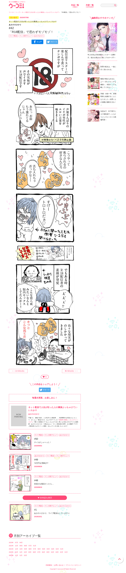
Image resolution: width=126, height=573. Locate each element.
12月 (16, 546)
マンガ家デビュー (25, 36)
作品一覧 (75, 6)
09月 (21, 546)
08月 (25, 546)
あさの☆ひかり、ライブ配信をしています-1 (51, 513)
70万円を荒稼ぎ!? (41, 463)
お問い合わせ (58, 565)
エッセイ (13, 17)
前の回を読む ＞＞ (71, 371)
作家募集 (49, 565)
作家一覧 (90, 6)
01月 (34, 546)
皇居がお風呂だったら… (44, 484)
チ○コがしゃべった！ (42, 442)
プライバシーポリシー (73, 565)
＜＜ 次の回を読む (18, 371)
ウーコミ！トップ (14, 12)
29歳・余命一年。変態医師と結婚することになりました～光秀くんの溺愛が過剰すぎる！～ (108, 99)
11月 (20, 552)
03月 (52, 549)
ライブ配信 (13, 36)
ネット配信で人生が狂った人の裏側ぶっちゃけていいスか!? (40, 12)
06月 (39, 549)
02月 (57, 549)
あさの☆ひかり (65, 506)
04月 (21, 542)
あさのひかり (39, 36)
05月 (43, 549)
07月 (16, 542)
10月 (21, 549)
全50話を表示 (46, 498)
